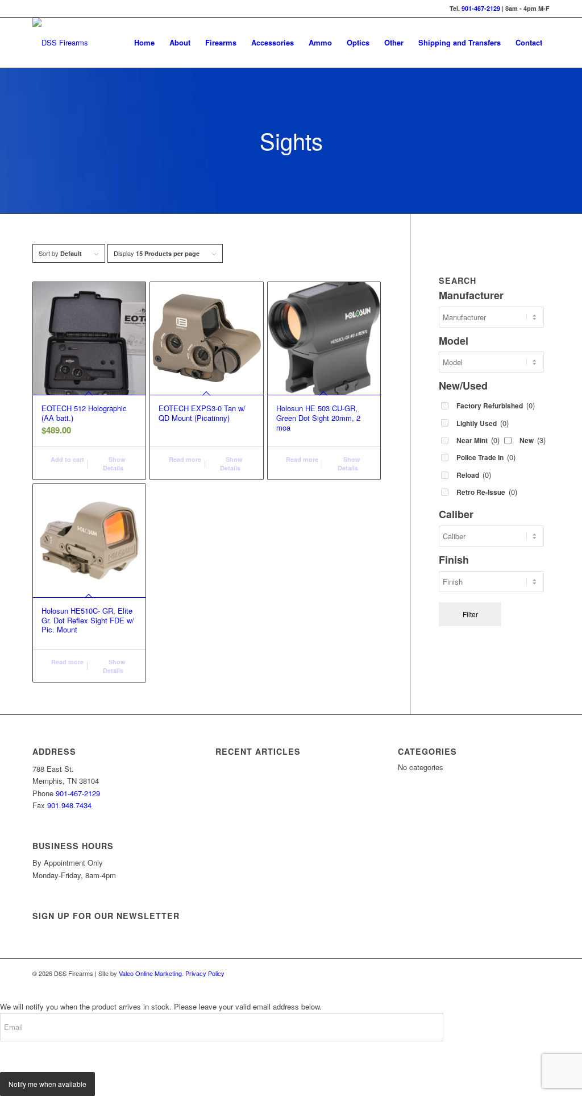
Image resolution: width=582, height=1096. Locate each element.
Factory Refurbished (495, 405)
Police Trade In (486, 457)
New (532, 440)
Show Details (114, 463)
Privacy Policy (205, 973)
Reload (473, 474)
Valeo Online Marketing (150, 973)
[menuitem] (144, 43)
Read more (184, 459)
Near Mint (478, 440)
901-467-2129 (481, 8)
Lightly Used (482, 422)
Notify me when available (47, 1084)
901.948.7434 (69, 805)
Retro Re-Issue (486, 491)
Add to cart (66, 459)
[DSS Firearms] (60, 43)
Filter (470, 614)
